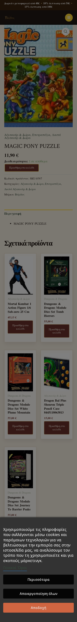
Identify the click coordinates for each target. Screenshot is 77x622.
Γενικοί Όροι (15, 567)
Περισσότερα (38, 579)
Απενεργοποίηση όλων (38, 593)
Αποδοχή (38, 607)
